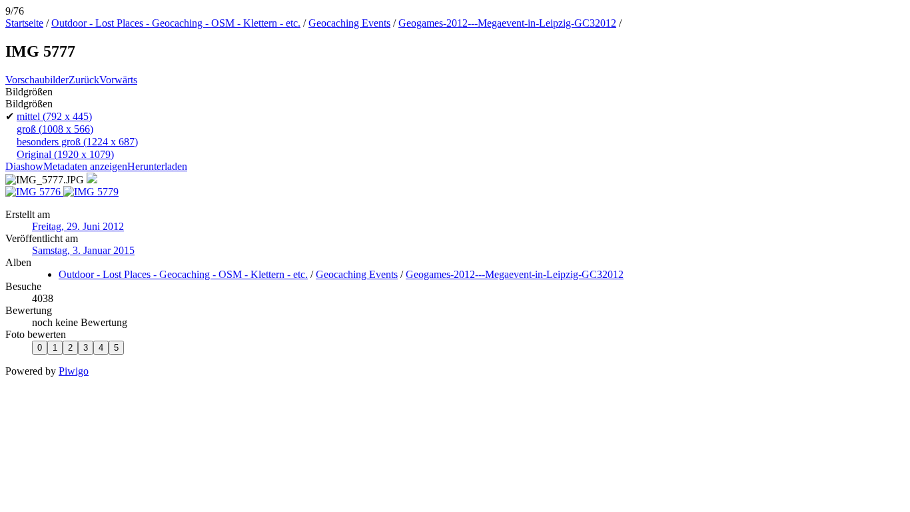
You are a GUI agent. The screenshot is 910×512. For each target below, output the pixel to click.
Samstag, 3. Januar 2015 (83, 250)
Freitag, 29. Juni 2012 (78, 226)
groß (55, 129)
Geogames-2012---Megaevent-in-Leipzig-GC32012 (507, 23)
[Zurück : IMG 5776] (34, 191)
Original (65, 154)
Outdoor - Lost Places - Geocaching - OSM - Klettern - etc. (175, 23)
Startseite (24, 23)
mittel (54, 116)
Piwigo (74, 371)
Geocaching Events (349, 23)
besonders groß (77, 141)
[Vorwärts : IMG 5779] (91, 191)
